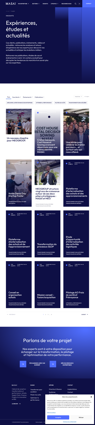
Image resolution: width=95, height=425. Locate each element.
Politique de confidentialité (69, 421)
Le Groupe (15, 403)
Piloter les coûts (35, 395)
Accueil (7, 11)
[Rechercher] (75, 4)
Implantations (72, 389)
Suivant (83, 314)
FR (79, 3)
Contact (88, 3)
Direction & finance (55, 389)
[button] (91, 397)
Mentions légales (39, 422)
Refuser (81, 417)
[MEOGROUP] (11, 4)
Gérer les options (51, 412)
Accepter (58, 417)
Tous (8, 97)
